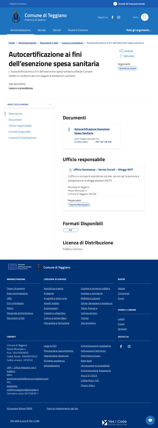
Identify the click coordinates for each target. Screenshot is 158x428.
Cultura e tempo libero (55, 318)
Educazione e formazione (56, 323)
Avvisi (121, 298)
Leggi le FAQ (50, 346)
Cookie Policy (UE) (90, 380)
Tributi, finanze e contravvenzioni (89, 310)
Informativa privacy (91, 356)
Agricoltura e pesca (53, 288)
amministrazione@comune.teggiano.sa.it (27, 378)
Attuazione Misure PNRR (19, 408)
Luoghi (121, 319)
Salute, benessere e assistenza (96, 303)
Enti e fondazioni (15, 303)
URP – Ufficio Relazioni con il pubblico (21, 369)
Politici (10, 308)
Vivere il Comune (78, 30)
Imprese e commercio (92, 293)
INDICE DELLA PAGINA (17, 104)
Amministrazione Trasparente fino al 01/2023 (96, 373)
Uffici (9, 298)
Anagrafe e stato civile (55, 298)
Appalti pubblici (51, 303)
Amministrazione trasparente (96, 346)
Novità (42, 30)
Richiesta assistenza (54, 361)
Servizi (57, 30)
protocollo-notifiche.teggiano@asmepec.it (23, 388)
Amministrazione (20, 30)
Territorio (122, 329)
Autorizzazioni (51, 308)
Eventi (121, 324)
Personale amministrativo (20, 313)
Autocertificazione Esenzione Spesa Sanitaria (92, 131)
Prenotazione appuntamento (58, 351)
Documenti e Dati (16, 318)
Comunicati (123, 293)
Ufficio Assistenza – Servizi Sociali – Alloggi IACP (103, 170)
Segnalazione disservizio (56, 356)
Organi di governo (16, 288)
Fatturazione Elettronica (93, 351)
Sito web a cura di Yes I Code (24, 421)
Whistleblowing (52, 365)
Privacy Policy (88, 385)
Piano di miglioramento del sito (62, 408)
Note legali (86, 361)
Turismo (85, 318)
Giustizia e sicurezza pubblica (95, 288)
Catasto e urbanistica (54, 313)
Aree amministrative (17, 293)
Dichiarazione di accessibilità (95, 365)
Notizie (121, 288)
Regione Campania (18, 3)
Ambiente (49, 293)
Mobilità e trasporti (90, 298)
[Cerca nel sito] (144, 17)
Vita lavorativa (88, 323)
